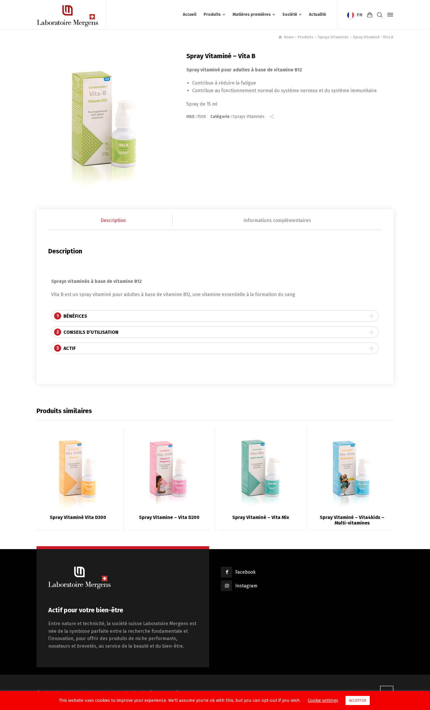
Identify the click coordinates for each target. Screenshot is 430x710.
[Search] (380, 14)
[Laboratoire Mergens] (68, 14)
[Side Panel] (389, 14)
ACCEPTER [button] (357, 700)
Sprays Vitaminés (248, 116)
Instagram (246, 586)
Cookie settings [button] (323, 700)
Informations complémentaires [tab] (277, 220)
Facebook (245, 572)
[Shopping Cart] (370, 14)
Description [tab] (113, 220)
